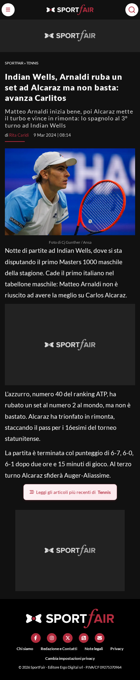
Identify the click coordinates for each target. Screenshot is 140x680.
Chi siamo (25, 648)
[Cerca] (131, 9)
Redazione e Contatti (59, 648)
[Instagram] (52, 638)
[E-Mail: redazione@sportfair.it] (100, 638)
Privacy (116, 648)
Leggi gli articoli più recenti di (73, 492)
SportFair (14, 63)
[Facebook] (36, 638)
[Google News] (84, 638)
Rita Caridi (19, 135)
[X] (68, 638)
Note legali (94, 648)
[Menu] (8, 9)
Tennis (32, 63)
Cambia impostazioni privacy (70, 658)
